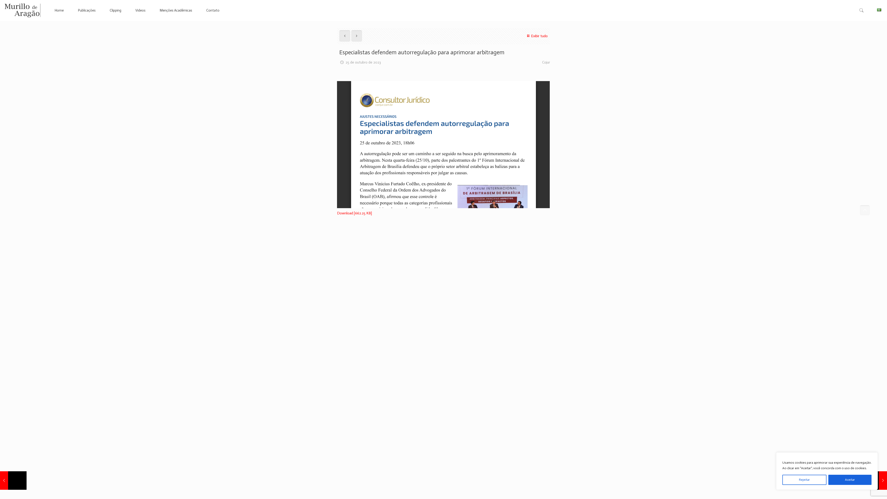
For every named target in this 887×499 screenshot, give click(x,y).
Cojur (546, 62)
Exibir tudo (539, 36)
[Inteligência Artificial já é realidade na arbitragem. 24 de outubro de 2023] (13, 480)
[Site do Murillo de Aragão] (22, 10)
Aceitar (850, 480)
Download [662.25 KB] (354, 213)
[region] (827, 471)
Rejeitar (804, 480)
